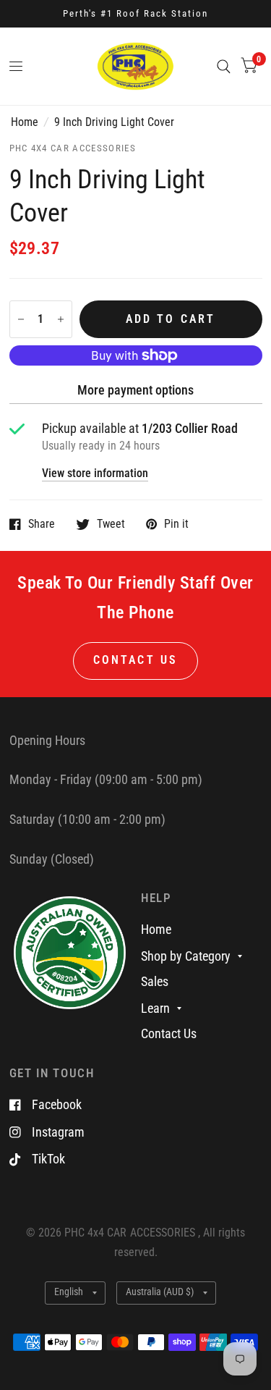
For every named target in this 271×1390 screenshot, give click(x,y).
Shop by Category (186, 956)
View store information (95, 474)
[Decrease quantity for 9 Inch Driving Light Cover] (21, 319)
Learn (155, 1008)
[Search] (224, 66)
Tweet (111, 524)
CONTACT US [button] (135, 660)
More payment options (135, 389)
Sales (154, 981)
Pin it (176, 524)
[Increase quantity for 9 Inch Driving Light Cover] (61, 319)
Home (24, 122)
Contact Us (169, 1033)
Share (41, 524)
